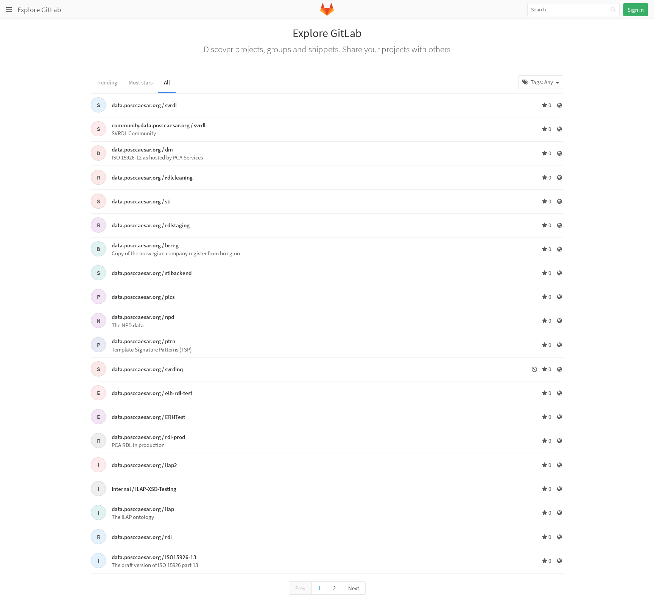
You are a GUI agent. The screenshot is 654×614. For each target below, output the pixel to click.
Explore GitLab (39, 9)
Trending (107, 82)
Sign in (636, 9)
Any (542, 82)
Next (353, 588)
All (167, 82)
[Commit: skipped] (535, 369)
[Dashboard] (327, 14)
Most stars (141, 82)
